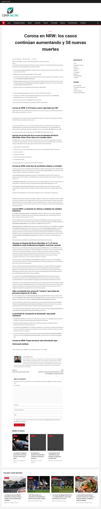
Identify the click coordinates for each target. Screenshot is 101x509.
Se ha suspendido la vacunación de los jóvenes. (34, 287)
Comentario (17, 385)
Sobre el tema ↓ (47, 93)
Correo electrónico (19, 410)
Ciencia (46, 23)
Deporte (62, 23)
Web (15, 414)
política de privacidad (79, 92)
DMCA (75, 89)
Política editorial (78, 90)
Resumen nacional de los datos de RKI (36, 87)
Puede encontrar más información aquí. (42, 305)
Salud (78, 478)
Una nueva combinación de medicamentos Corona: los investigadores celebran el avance (51, 371)
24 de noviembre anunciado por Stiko (25, 308)
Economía (37, 23)
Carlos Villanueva (18, 59)
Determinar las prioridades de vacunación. (32, 266)
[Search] (98, 23)
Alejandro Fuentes (14, 502)
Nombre (16, 405)
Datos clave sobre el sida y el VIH (20, 371)
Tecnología (54, 23)
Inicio (8, 23)
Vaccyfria (40, 277)
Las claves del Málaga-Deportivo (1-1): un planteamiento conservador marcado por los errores (62, 496)
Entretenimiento (72, 23)
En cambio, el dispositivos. (40, 299)
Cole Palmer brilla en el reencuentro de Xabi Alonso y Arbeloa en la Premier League (36, 496)
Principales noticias (19, 23)
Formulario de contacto (79, 87)
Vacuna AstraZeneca (42, 284)
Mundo (30, 23)
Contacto (83, 23)
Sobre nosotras (77, 85)
